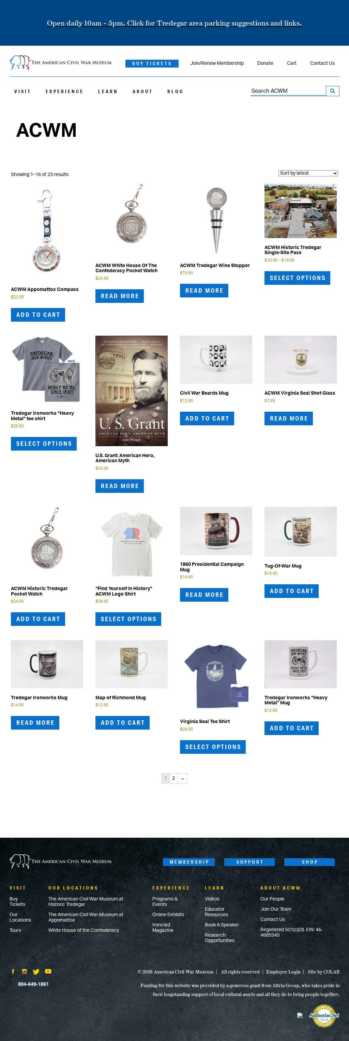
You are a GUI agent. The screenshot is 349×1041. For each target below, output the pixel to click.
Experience (65, 91)
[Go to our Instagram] (24, 972)
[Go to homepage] (61, 862)
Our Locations (20, 917)
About (143, 91)
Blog (175, 91)
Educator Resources (216, 912)
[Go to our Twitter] (36, 972)
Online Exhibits (168, 914)
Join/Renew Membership (217, 63)
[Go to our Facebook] (13, 972)
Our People (272, 899)
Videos (212, 899)
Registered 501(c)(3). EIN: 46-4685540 (291, 932)
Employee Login (283, 971)
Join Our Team (275, 909)
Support (250, 862)
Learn (108, 91)
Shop (310, 862)
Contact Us (322, 63)
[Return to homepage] (61, 63)
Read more (120, 295)
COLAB (331, 971)
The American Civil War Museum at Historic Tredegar (85, 902)
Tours (15, 930)
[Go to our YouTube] (48, 972)
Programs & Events (165, 902)
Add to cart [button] (38, 314)
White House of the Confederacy (83, 930)
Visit (22, 91)
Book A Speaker (222, 925)
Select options (298, 277)
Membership (190, 862)
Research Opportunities (219, 938)
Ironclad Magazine (162, 928)
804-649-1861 (33, 984)
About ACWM (280, 888)
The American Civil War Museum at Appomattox (85, 917)
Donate (265, 63)
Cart (292, 63)
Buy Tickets (152, 63)
